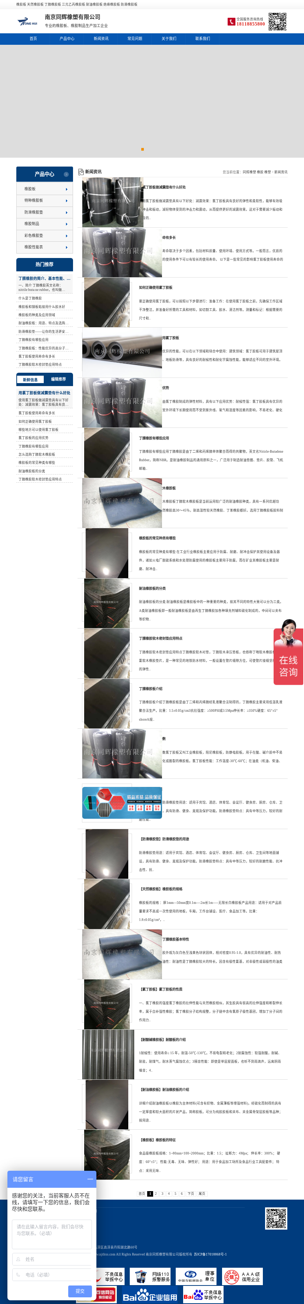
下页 (191, 1194)
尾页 (202, 1194)
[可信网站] (99, 1302)
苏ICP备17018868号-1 (209, 1254)
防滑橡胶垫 (33, 212)
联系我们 (202, 39)
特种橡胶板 (33, 200)
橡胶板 (30, 189)
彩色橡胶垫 (33, 236)
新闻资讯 (101, 39)
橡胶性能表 (33, 247)
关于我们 (169, 39)
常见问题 (135, 39)
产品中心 (67, 39)
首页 (33, 39)
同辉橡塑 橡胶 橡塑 (257, 172)
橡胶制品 (31, 224)
